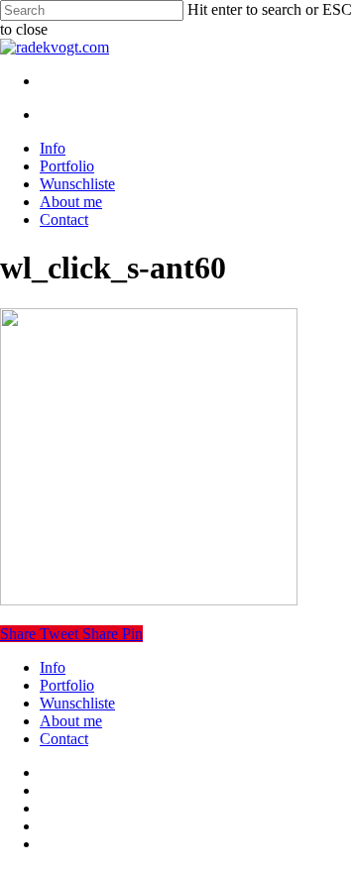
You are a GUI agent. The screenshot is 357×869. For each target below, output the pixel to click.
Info (52, 667)
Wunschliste (77, 703)
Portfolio (67, 685)
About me (71, 720)
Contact (64, 738)
